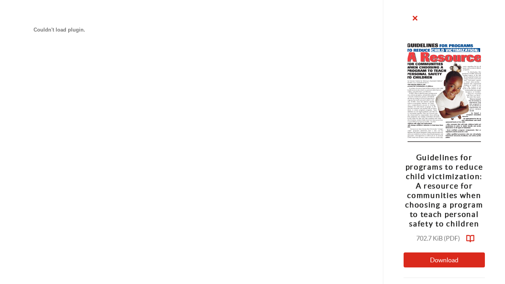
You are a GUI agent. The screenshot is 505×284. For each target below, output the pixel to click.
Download (444, 259)
